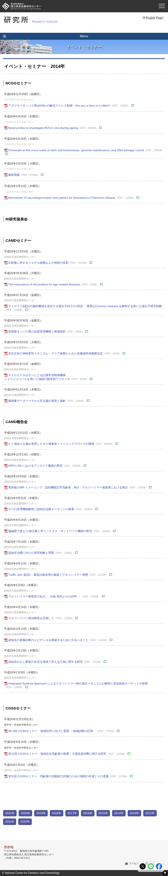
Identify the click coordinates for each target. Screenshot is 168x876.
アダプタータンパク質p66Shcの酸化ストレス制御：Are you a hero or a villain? (69, 105)
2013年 (134, 813)
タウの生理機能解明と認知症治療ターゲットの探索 (51, 509)
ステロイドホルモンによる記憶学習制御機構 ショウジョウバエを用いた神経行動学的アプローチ (46, 377)
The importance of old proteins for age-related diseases (53, 284)
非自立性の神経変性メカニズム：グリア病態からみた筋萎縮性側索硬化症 (64, 353)
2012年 (150, 813)
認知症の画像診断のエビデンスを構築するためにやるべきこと (58, 640)
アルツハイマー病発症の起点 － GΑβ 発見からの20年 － (54, 596)
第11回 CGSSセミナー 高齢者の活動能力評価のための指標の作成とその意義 (68, 776)
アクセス (134, 863)
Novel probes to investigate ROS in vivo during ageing (53, 127)
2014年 (119, 813)
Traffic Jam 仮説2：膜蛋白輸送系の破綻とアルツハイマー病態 (58, 574)
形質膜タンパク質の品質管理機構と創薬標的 (46, 331)
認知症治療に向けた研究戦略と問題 (41, 552)
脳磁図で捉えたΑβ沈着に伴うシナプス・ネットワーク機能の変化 (60, 531)
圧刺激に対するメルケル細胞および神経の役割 (48, 262)
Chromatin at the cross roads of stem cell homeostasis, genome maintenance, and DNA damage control (86, 150)
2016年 (87, 813)
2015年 (103, 813)
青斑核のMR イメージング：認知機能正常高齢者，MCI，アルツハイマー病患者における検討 (78, 487)
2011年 (9, 821)
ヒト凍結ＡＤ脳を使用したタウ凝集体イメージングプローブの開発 (61, 443)
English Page (154, 17)
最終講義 (24, 174)
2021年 (10, 813)
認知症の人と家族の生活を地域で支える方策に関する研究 (55, 661)
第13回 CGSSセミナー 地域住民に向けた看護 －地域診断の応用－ (62, 731)
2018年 (56, 813)
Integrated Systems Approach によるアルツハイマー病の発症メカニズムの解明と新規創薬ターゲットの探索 (76, 685)
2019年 (41, 813)
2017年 (72, 813)
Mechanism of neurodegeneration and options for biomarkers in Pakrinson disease (71, 197)
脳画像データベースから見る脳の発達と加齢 (46, 400)
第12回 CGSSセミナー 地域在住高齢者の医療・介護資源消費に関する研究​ (67, 753)
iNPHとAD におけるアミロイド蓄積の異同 (45, 465)
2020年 (25, 813)
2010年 (25, 821)
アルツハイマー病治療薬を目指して (41, 618)
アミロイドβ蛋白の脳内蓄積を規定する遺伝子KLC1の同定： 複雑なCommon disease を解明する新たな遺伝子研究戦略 (83, 307)
